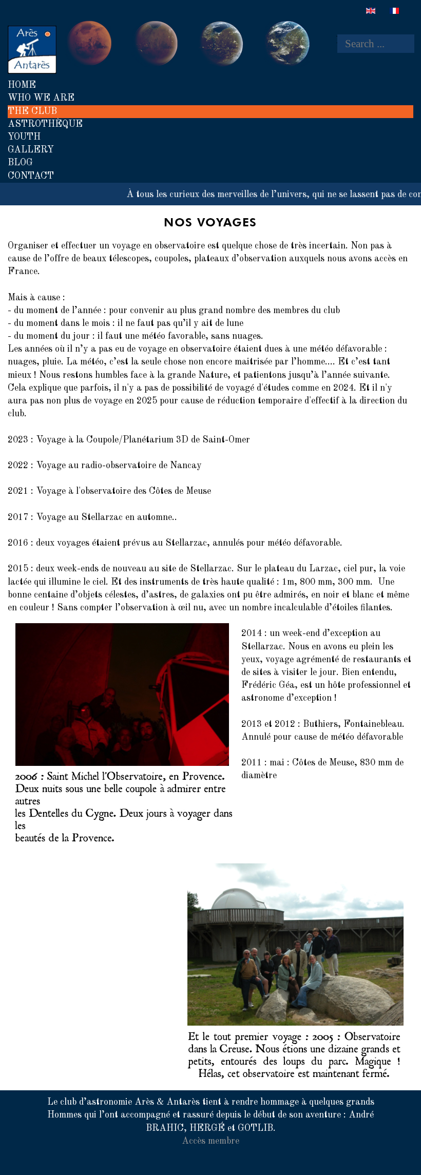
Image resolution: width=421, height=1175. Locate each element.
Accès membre (210, 1141)
